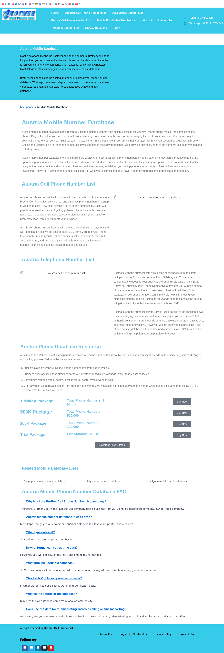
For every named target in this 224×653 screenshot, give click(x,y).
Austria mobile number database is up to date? (59, 517)
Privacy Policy (162, 634)
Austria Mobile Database (39, 48)
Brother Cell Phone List (58, 628)
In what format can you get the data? (52, 547)
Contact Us (140, 634)
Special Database (96, 28)
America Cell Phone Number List (85, 13)
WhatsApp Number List (157, 20)
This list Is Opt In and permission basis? (54, 578)
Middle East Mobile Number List (116, 20)
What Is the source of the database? (51, 593)
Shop (116, 28)
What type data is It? (40, 532)
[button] (112, 501)
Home (55, 13)
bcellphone (27, 107)
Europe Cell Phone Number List (71, 20)
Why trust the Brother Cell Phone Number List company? (66, 501)
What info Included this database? (50, 563)
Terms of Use (186, 634)
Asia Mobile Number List (127, 13)
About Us (106, 634)
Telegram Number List (65, 28)
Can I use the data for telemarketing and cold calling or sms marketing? (76, 609)
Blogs (122, 634)
